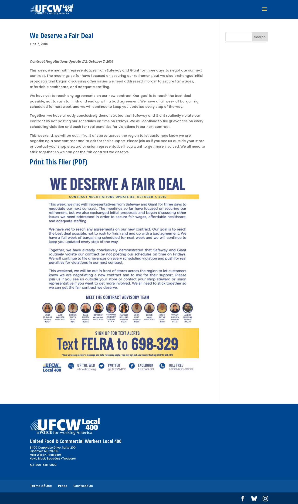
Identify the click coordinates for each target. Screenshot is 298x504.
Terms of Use (41, 486)
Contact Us (83, 486)
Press (62, 486)
